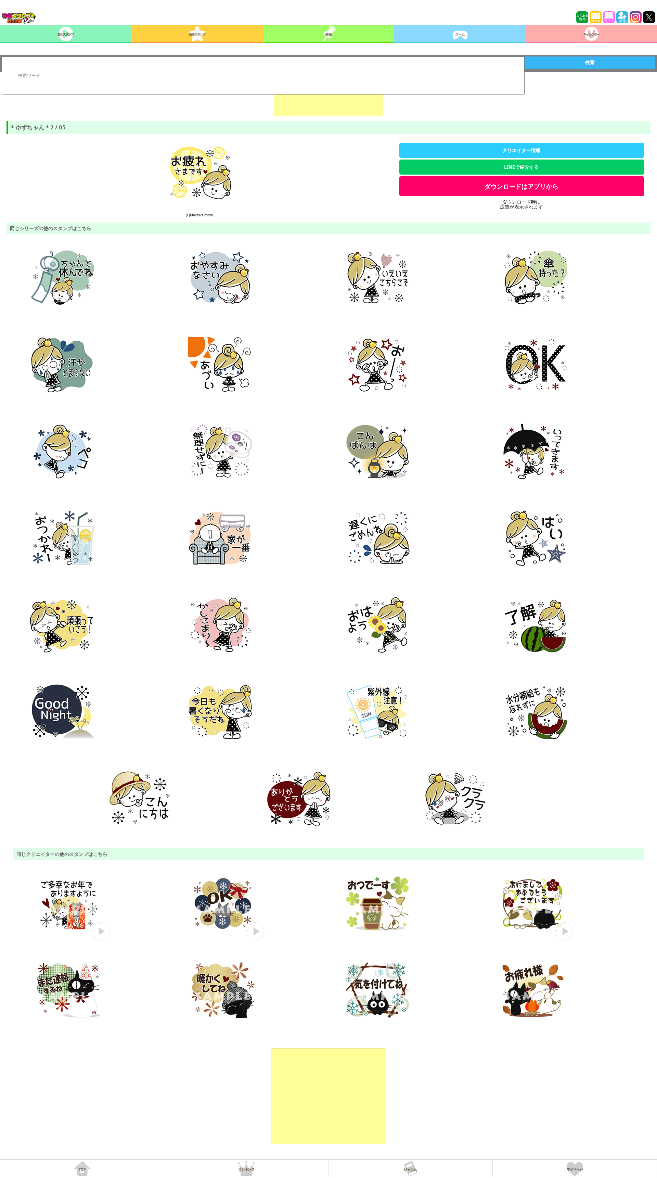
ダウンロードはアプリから (521, 186)
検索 (590, 62)
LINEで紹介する (521, 167)
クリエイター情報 (521, 150)
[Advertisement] (328, 99)
